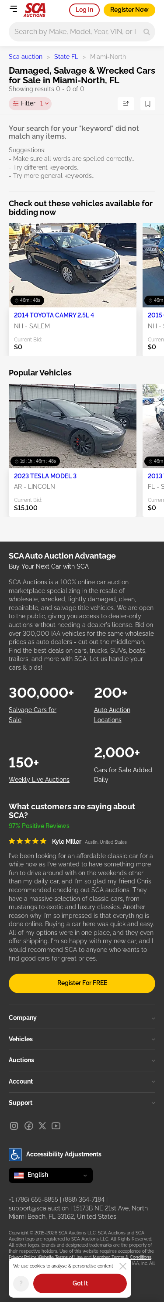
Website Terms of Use (60, 1257)
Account (21, 1081)
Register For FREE (82, 982)
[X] (42, 1125)
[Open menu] (13, 8)
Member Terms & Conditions (122, 1257)
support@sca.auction (39, 1208)
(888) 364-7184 (84, 1199)
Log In (84, 9)
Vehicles (21, 1039)
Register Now (129, 9)
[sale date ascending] (126, 103)
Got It (80, 1283)
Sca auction (25, 56)
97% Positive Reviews (39, 825)
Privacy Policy (22, 1257)
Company (23, 1017)
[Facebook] (29, 1126)
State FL (66, 56)
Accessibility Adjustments (63, 1154)
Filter (32, 103)
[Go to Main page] (34, 10)
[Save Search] (147, 103)
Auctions (21, 1060)
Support (20, 1102)
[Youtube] (56, 1126)
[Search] (147, 31)
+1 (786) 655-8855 (33, 1199)
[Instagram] (14, 1126)
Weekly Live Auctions (39, 779)
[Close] (123, 1266)
